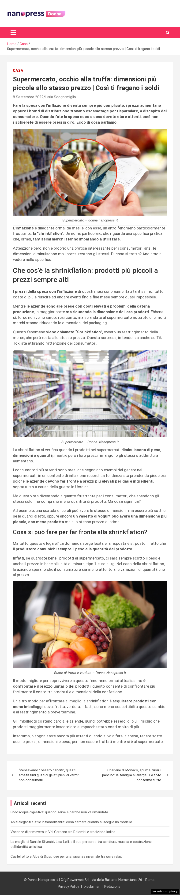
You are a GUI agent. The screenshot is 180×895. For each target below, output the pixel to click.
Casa (18, 70)
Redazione (112, 886)
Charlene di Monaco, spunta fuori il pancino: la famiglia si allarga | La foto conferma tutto (131, 775)
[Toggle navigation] (13, 32)
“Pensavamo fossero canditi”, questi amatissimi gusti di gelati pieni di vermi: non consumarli (49, 775)
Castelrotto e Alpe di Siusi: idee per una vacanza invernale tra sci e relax (66, 856)
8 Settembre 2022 (28, 97)
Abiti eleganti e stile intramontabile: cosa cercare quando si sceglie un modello (71, 822)
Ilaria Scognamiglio (60, 97)
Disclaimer (92, 886)
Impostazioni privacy (165, 891)
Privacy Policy (68, 886)
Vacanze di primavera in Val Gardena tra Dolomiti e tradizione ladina (63, 832)
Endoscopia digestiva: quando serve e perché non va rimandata (59, 812)
